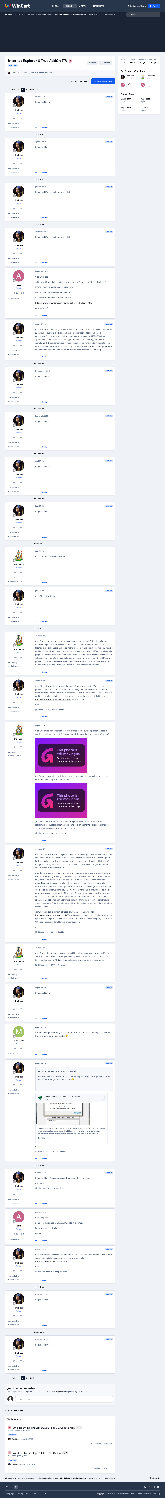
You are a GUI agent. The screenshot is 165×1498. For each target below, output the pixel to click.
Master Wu (19, 1040)
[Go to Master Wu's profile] (19, 1031)
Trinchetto (19, 564)
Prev (13, 90)
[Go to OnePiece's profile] (9, 73)
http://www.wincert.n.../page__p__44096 (52, 915)
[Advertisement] (82, 35)
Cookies (44, 1494)
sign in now (61, 1391)
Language (10, 1494)
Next (32, 90)
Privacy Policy (23, 1494)
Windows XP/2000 (44, 73)
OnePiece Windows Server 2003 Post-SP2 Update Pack (44, 1427)
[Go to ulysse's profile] (123, 85)
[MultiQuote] (36, 128)
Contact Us (35, 1494)
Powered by (148, 1494)
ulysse (129, 84)
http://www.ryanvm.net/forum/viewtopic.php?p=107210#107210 (63, 303)
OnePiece (15, 73)
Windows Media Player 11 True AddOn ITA (37, 1453)
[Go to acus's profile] (19, 276)
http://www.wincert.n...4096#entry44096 (53, 699)
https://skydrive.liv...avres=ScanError (51, 1261)
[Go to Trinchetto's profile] (19, 555)
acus (19, 285)
